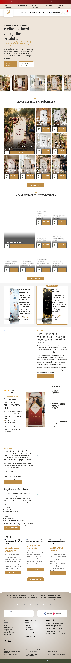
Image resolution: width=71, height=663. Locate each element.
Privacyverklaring (30, 634)
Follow (49, 613)
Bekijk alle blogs (35, 579)
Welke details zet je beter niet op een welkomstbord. (33, 546)
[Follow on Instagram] (54, 613)
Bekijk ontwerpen (9, 64)
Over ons (28, 625)
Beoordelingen (33, 12)
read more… (13, 573)
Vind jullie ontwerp (24, 64)
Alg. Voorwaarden (30, 633)
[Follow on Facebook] (45, 613)
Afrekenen (28, 631)
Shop (25, 12)
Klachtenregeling (30, 636)
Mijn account (29, 627)
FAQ (44, 12)
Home (21, 12)
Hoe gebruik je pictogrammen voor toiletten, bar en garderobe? (12, 549)
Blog (40, 12)
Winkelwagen (29, 629)
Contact (48, 12)
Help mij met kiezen (12, 481)
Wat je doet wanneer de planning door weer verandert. (58, 548)
